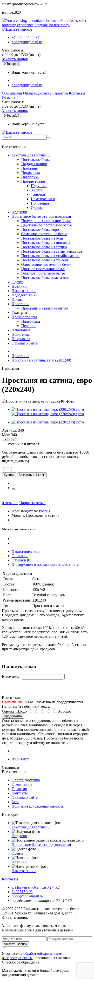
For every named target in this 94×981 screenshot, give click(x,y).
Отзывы (8, 97)
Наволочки (30, 177)
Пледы (17, 299)
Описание (20, 556)
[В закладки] (13, 484)
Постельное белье (35, 159)
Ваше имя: (10, 676)
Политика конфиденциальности (38, 806)
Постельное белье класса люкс (46, 277)
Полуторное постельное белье (46, 221)
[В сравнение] (13, 489)
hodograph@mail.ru (27, 42)
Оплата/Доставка (37, 93)
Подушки (39, 186)
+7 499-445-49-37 (26, 37)
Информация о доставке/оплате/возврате (45, 564)
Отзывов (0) (21, 560)
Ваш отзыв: (11, 698)
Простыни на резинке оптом (44, 308)
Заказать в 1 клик (32, 475)
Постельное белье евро (40, 229)
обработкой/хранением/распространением (32, 955)
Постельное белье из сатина (44, 247)
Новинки (19, 286)
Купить (9, 475)
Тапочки (38, 194)
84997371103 (22, 892)
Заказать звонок (15, 59)
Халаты (37, 190)
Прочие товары (34, 181)
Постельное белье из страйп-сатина (50, 256)
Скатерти (19, 312)
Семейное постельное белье (44, 234)
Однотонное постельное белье (46, 264)
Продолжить (13, 716)
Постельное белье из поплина (45, 243)
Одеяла (37, 208)
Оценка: (8, 711)
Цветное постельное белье (43, 269)
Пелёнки (28, 326)
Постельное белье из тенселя (44, 260)
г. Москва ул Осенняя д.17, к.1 (36, 887)
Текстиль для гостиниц (31, 155)
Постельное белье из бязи (42, 238)
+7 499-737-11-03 (18, 142)
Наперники (30, 321)
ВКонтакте (20, 759)
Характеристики (25, 551)
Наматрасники (43, 199)
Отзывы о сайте (25, 343)
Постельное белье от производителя (41, 216)
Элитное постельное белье (43, 273)
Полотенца (40, 203)
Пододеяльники (34, 164)
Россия (44, 511)
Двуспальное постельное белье (46, 225)
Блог (15, 802)
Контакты (77, 93)
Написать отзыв (32, 503)
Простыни (29, 168)
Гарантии (60, 93)
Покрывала (30, 173)
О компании (12, 93)
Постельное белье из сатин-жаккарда (51, 251)
